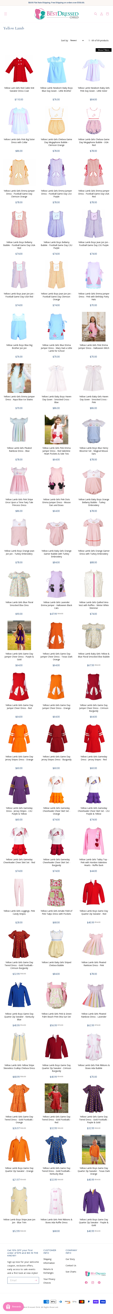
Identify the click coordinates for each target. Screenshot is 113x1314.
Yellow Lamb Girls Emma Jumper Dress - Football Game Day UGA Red (93, 193)
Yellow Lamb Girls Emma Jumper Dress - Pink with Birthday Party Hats (93, 296)
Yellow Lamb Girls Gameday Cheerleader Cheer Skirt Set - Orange (56, 811)
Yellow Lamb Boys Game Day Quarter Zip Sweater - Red (94, 912)
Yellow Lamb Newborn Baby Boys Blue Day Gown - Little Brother (56, 89)
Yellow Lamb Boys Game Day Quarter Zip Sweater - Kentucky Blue (19, 1016)
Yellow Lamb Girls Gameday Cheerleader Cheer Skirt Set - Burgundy (56, 862)
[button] (6, 14)
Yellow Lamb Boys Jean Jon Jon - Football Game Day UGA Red (19, 295)
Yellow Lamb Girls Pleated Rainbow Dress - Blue (19, 449)
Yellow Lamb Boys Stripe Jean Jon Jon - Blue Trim (19, 1221)
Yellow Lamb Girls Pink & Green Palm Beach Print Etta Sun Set (56, 1015)
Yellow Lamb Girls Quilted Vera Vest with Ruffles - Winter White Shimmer (94, 605)
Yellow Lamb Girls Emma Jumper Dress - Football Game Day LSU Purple (56, 193)
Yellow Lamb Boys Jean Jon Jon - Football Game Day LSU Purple (93, 244)
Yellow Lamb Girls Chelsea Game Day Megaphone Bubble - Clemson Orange (56, 142)
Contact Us (71, 1265)
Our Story (70, 1259)
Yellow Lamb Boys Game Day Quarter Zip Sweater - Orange (19, 1169)
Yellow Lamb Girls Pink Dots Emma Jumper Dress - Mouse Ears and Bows (56, 502)
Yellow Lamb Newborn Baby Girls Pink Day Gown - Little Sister (94, 89)
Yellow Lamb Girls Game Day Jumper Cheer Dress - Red (19, 706)
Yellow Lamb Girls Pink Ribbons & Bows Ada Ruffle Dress (56, 1221)
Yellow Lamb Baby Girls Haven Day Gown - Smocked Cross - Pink (93, 399)
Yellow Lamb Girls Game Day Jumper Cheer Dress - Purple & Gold (19, 656)
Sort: (64, 40)
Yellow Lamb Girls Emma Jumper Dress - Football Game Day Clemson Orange (19, 193)
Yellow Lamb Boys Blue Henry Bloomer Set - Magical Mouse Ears (93, 451)
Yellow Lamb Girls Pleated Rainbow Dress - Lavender (93, 1015)
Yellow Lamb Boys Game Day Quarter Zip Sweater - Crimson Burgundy (56, 1068)
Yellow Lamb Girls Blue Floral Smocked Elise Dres (19, 604)
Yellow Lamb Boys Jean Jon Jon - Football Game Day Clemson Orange (56, 296)
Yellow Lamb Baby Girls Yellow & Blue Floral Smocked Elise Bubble (94, 655)
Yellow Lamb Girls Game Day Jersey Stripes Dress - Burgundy (56, 758)
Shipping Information (49, 1261)
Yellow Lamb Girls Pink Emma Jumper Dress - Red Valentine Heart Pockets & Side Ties (56, 451)
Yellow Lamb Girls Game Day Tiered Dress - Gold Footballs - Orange (19, 1119)
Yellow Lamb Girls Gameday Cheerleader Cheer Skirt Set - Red (19, 861)
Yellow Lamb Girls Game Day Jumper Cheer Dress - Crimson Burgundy (93, 708)
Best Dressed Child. (32, 1307)
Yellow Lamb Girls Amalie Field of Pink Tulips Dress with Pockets (56, 912)
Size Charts (71, 1271)
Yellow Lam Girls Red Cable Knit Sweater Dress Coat (19, 89)
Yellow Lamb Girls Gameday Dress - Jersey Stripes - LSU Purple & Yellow (19, 811)
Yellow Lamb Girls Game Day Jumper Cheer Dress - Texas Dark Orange (56, 656)
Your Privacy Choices (49, 1281)
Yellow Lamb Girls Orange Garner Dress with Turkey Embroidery (94, 552)
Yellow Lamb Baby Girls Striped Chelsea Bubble (56, 964)
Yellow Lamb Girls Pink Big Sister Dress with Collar (19, 141)
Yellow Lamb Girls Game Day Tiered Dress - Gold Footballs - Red (56, 1119)
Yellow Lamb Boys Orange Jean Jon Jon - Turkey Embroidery (19, 552)
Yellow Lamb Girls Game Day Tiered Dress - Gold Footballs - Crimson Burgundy (19, 965)
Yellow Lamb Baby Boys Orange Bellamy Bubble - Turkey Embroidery (93, 502)
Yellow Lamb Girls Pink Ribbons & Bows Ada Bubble (94, 1067)
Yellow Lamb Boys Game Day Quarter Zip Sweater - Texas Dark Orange (94, 1171)
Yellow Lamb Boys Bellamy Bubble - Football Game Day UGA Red (19, 245)
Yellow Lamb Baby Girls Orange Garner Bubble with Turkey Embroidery (56, 553)
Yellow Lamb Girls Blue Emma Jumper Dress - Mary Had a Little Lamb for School (56, 348)
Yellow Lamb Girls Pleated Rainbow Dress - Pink (93, 964)
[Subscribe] (36, 1280)
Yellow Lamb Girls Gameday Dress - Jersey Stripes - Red (93, 758)
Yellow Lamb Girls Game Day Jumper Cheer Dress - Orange (56, 706)
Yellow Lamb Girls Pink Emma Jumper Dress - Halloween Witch (93, 346)
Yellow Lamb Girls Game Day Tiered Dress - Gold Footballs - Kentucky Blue (56, 1171)
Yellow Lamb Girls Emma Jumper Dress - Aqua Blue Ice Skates (19, 398)
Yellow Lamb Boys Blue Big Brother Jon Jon (19, 346)
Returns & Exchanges (48, 1271)
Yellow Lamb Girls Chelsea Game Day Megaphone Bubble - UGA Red (93, 142)
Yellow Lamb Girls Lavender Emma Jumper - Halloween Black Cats (56, 605)
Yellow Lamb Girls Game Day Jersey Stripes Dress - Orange (19, 758)
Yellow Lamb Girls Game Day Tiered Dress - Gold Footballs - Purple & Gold (93, 1119)
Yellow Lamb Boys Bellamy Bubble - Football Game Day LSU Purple (56, 245)
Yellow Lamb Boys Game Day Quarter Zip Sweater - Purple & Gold (93, 1222)
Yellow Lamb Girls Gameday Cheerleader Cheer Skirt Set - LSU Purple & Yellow (94, 811)
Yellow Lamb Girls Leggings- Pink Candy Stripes (19, 912)
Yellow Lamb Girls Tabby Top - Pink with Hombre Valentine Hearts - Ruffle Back (93, 862)
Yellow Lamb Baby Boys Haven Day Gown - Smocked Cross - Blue (56, 399)
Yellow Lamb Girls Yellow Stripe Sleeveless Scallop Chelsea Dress (19, 1067)
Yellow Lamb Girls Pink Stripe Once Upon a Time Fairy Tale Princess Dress (19, 502)
